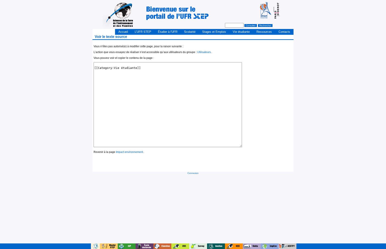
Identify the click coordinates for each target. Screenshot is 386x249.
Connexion (193, 173)
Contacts (284, 31)
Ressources (264, 31)
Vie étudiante (241, 31)
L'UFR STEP (143, 31)
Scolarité (189, 31)
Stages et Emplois (214, 31)
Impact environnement (129, 152)
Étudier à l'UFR (167, 31)
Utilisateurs (204, 52)
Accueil (123, 31)
